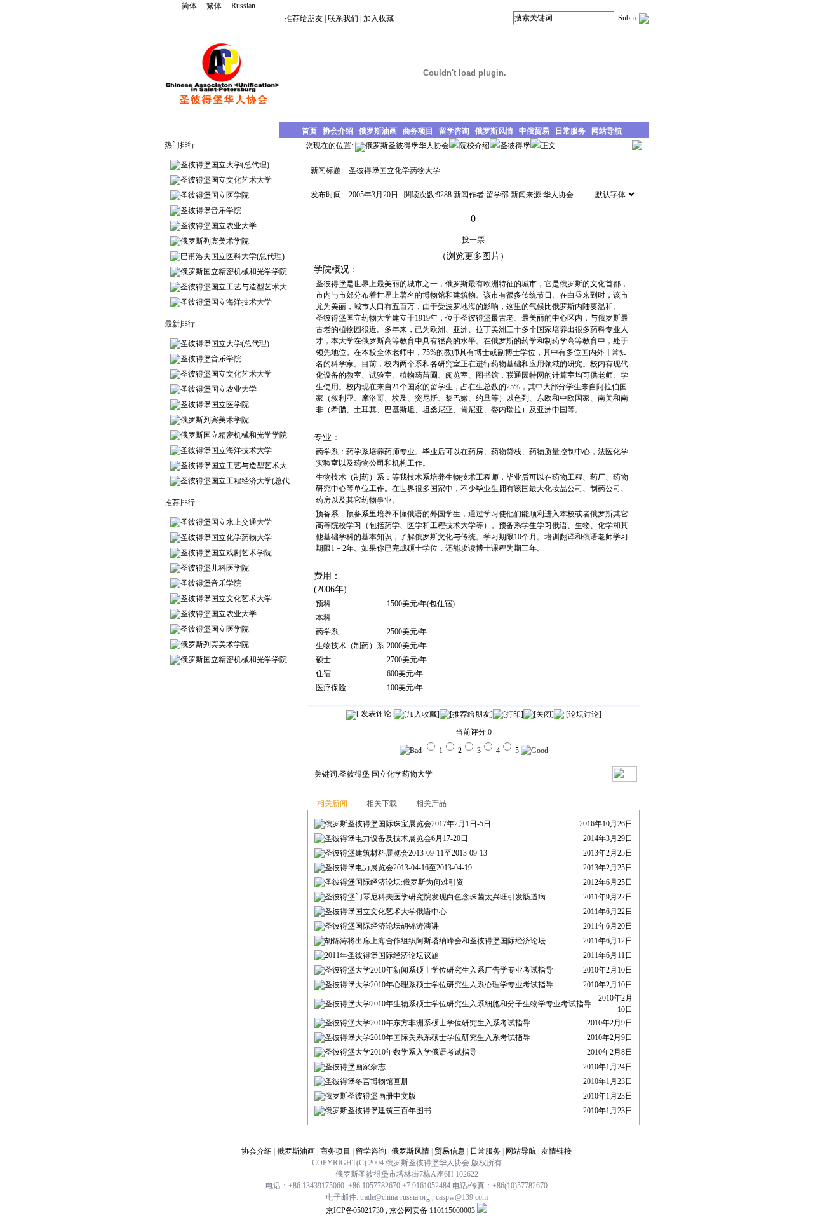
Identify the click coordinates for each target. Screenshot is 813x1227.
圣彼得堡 (354, 774)
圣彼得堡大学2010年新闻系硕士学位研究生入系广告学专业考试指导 (439, 970)
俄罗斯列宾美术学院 (214, 241)
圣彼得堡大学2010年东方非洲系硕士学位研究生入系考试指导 (427, 1022)
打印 (513, 714)
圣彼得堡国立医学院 (214, 195)
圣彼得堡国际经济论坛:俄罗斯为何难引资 (394, 882)
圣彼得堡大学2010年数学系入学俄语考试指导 (401, 1052)
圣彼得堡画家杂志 (355, 1066)
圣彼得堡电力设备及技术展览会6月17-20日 (396, 838)
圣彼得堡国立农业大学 (218, 225)
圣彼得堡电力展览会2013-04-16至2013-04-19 (398, 867)
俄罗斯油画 (296, 1151)
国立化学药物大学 (402, 774)
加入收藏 (378, 18)
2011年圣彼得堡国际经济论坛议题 (382, 955)
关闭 (543, 714)
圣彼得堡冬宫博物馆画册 (366, 1081)
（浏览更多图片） (473, 256)
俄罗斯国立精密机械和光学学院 (233, 271)
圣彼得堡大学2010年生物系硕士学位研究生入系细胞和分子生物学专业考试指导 (458, 1003)
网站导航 (521, 1151)
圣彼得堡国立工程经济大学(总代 (235, 480)
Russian (243, 5)
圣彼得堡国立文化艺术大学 (226, 180)
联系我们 (343, 18)
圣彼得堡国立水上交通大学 (226, 522)
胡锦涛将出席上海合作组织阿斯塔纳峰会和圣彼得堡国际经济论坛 (435, 940)
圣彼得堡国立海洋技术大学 (226, 302)
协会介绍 (256, 1151)
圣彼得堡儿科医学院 (214, 568)
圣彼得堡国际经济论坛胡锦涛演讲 (382, 926)
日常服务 (485, 1151)
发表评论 (375, 713)
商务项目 (335, 1151)
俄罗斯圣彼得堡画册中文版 (370, 1096)
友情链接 (556, 1151)
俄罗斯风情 (410, 1151)
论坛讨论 (583, 714)
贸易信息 (449, 1151)
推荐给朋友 (304, 18)
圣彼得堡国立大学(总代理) (224, 164)
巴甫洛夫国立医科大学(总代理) (232, 256)
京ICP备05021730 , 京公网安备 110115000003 (400, 1210)
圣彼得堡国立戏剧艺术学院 (226, 552)
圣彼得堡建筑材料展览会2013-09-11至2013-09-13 (406, 853)
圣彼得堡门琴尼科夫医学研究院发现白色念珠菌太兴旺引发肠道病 (435, 896)
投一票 (473, 239)
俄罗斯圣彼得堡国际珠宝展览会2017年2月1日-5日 (408, 823)
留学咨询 (371, 1151)
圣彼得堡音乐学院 (210, 210)
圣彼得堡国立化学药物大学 (226, 537)
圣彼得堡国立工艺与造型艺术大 (233, 286)
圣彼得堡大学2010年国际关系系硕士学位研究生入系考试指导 (427, 1037)
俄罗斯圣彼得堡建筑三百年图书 (378, 1110)
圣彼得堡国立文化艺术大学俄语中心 (386, 911)
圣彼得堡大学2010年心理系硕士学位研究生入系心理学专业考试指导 (439, 984)
